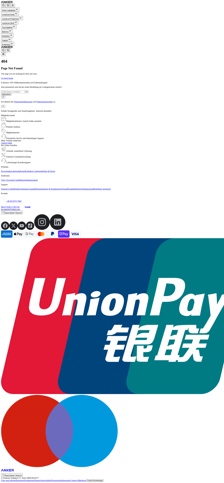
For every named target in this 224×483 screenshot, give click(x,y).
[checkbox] (3, 97)
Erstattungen (29, 480)
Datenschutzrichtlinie (43, 480)
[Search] (3, 5)
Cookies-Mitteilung (78, 480)
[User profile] (12, 5)
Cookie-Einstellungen (95, 481)
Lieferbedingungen (16, 480)
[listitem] (5, 229)
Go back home (7, 78)
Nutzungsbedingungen (23, 102)
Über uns (5, 480)
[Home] (25, 2)
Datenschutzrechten (45, 102)
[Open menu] (3, 54)
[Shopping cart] (8, 5)
